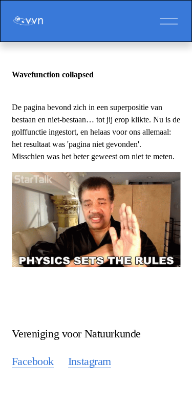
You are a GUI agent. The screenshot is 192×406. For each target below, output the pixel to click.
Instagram (89, 361)
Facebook (33, 361)
